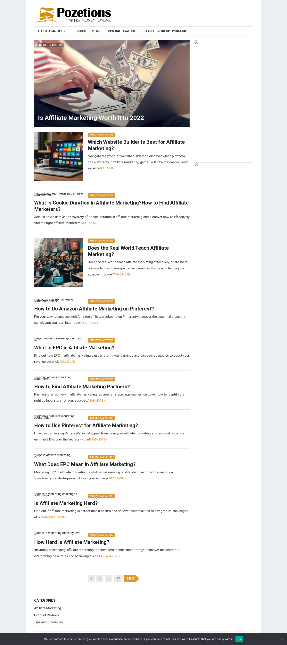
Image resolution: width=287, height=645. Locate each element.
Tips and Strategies (122, 31)
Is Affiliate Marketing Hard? (66, 503)
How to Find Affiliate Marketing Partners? (82, 386)
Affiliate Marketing (52, 31)
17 (118, 578)
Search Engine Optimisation (165, 31)
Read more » (108, 168)
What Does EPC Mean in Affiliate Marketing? (85, 464)
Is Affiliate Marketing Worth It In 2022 (91, 117)
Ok (239, 639)
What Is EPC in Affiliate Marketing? (74, 348)
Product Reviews (87, 31)
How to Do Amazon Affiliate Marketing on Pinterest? (94, 309)
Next (130, 578)
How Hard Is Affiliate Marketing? (71, 542)
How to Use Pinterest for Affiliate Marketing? (86, 425)
